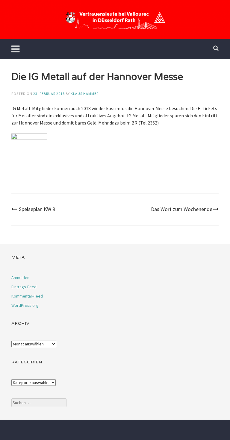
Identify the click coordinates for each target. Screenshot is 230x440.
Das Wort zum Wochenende (181, 209)
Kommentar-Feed (27, 296)
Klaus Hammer (85, 93)
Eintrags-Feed (24, 286)
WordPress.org (25, 305)
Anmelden (20, 277)
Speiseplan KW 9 (37, 209)
